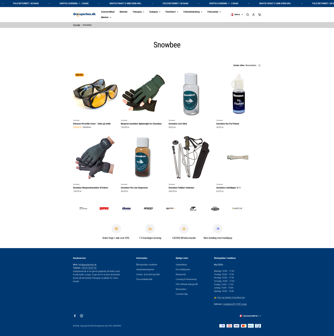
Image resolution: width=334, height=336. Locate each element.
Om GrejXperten (183, 269)
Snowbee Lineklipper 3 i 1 (228, 187)
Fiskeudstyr (212, 12)
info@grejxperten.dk (87, 264)
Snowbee (87, 25)
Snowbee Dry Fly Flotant (227, 123)
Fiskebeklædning (191, 12)
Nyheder (124, 12)
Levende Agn (182, 294)
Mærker (105, 17)
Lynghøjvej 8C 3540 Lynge (235, 304)
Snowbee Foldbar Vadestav (181, 187)
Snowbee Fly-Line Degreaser (134, 187)
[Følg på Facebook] (75, 316)
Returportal (181, 274)
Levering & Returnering (186, 279)
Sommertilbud (107, 12)
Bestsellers (181, 289)
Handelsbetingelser (145, 269)
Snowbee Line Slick (178, 123)
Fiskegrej (137, 12)
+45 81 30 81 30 (88, 268)
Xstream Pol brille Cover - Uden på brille (92, 123)
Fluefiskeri (171, 12)
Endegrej (153, 12)
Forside (76, 25)
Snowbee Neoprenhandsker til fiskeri (90, 187)
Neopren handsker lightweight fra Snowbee (141, 123)
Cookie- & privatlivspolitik (148, 274)
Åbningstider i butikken (146, 264)
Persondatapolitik (144, 279)
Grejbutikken (181, 264)
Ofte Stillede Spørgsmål (187, 284)
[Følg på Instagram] (81, 316)
